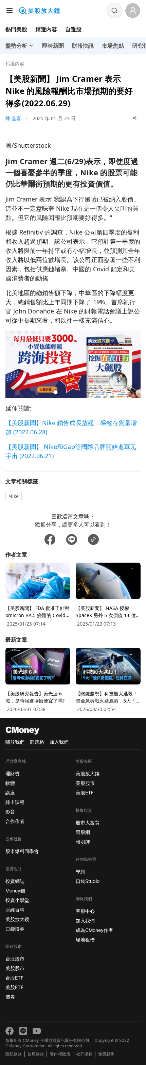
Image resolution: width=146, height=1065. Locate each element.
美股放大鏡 (17, 919)
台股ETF (14, 978)
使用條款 (36, 1053)
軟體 (10, 783)
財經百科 (14, 910)
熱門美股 (16, 29)
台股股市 (14, 959)
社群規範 (84, 1053)
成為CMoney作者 (94, 930)
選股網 (83, 832)
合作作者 (14, 821)
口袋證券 (14, 929)
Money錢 (15, 890)
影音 (10, 811)
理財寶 (12, 773)
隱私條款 (13, 1053)
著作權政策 (60, 1053)
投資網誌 (14, 881)
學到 (80, 871)
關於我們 (14, 742)
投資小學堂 (17, 900)
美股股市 (14, 968)
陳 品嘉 (13, 118)
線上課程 (14, 802)
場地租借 (85, 939)
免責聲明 (106, 1053)
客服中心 (85, 911)
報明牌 (83, 841)
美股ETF (14, 987)
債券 (10, 997)
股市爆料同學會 (22, 851)
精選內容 (46, 29)
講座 (10, 792)
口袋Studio (87, 881)
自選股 (73, 29)
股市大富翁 (87, 822)
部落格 (37, 742)
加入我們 (59, 742)
